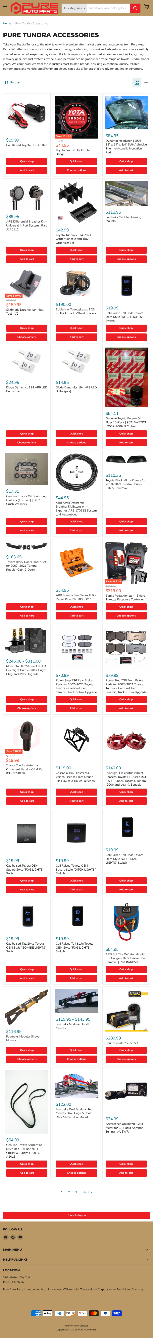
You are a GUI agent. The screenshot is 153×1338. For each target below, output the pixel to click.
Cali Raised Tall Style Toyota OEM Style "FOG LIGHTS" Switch (74, 947)
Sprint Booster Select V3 (122, 1043)
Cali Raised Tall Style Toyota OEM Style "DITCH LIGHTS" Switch (124, 317)
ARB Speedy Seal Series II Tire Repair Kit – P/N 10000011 (76, 597)
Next (86, 1192)
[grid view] (136, 82)
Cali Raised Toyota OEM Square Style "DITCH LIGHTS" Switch (76, 869)
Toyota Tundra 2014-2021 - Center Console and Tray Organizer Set (74, 239)
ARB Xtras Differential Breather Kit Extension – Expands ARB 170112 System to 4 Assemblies (76, 508)
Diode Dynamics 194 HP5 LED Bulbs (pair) (26, 389)
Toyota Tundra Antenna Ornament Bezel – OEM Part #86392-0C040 (25, 769)
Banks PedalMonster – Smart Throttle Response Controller (125, 598)
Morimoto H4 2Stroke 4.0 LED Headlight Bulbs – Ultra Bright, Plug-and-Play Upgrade (26, 670)
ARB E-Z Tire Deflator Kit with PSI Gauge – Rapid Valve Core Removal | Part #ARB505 (126, 958)
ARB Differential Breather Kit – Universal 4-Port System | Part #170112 (26, 225)
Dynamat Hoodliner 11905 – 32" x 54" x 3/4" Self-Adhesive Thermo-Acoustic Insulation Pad (126, 146)
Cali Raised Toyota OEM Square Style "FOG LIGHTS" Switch (25, 869)
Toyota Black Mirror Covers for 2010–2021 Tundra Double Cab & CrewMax (125, 484)
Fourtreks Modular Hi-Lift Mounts (72, 1026)
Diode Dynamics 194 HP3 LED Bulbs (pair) (76, 389)
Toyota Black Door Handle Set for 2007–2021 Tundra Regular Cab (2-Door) (26, 566)
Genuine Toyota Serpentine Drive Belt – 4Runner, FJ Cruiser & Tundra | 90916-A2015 (24, 1151)
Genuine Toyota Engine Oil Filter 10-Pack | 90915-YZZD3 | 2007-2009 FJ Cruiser (126, 422)
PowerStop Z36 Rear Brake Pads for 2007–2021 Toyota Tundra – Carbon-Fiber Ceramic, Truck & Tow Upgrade (76, 686)
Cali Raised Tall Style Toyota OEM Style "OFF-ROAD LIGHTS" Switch (124, 859)
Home (7, 23)
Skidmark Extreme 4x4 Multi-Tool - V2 (25, 312)
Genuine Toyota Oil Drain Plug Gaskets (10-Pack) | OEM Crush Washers (26, 500)
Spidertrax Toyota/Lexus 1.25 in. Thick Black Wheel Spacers (76, 311)
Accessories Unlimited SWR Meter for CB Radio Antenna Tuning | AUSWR (124, 1128)
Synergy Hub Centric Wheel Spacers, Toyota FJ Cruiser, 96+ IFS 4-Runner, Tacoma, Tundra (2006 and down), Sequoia (126, 779)
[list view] (145, 82)
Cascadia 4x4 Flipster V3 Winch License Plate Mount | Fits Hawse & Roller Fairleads (75, 777)
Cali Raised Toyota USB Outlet (26, 145)
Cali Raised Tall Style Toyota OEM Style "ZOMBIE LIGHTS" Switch (26, 947)
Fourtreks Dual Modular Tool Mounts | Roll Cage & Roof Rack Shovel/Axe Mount (74, 1113)
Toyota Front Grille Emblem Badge (74, 152)
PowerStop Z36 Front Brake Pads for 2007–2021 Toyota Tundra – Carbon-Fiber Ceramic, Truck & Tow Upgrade (126, 686)
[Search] (135, 8)
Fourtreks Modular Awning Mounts (123, 219)
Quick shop (27, 161)
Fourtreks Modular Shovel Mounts (23, 1038)
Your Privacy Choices (76, 1325)
